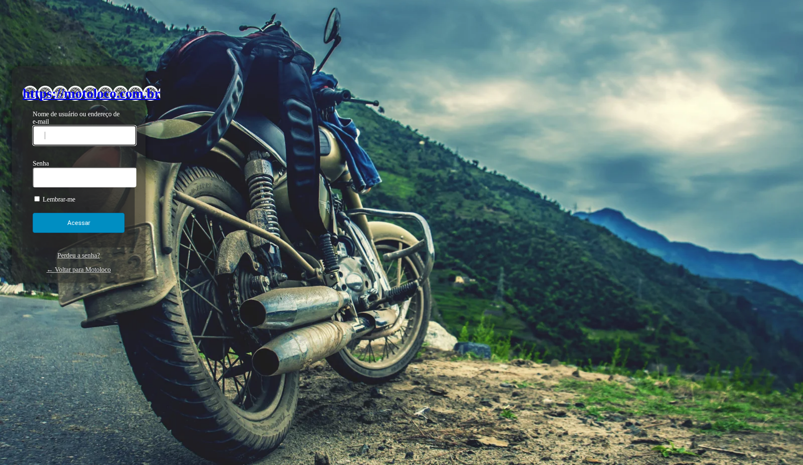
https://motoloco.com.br (91, 93)
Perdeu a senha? (78, 255)
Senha (41, 163)
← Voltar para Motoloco (78, 269)
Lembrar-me (58, 199)
